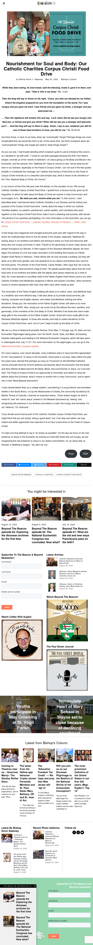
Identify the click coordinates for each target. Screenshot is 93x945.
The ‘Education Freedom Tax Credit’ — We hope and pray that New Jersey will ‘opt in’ (46, 776)
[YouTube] (82, 832)
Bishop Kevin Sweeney (22, 474)
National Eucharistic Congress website (20, 346)
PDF (85, 453)
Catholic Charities (44, 474)
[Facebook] (74, 832)
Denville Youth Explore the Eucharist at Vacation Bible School (51, 855)
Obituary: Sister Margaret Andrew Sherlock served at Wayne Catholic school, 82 (73, 573)
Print (71, 453)
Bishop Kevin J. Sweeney (31, 79)
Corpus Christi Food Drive (69, 474)
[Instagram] (78, 832)
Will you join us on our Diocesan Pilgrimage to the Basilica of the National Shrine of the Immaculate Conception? (64, 778)
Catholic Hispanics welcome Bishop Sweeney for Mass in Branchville (71, 560)
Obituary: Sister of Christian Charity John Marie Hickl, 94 (70, 585)
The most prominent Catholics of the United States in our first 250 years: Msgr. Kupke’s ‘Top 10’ (81, 778)
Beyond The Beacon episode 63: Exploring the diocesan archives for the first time (15, 534)
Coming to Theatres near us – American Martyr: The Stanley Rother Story (10, 773)
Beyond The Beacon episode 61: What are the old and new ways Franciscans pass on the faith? (75, 535)
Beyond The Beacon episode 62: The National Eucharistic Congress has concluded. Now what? (46, 535)
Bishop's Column (69, 79)
